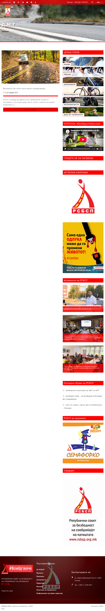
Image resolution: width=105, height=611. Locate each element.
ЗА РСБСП (40, 570)
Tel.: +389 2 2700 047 (83, 585)
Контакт (40, 586)
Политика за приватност (46, 590)
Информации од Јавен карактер (50, 593)
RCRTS (101, 606)
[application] (83, 139)
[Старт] (65, 149)
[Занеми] (97, 149)
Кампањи (40, 576)
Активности (41, 580)
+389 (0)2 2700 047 (81, 2)
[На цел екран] (101, 149)
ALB (98, 2)
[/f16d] (19, 2)
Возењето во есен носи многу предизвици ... (25, 88)
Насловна (5, 37)
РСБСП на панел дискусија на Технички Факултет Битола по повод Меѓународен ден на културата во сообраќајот (81, 368)
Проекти (40, 573)
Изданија (40, 583)
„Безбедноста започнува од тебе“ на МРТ (77, 309)
